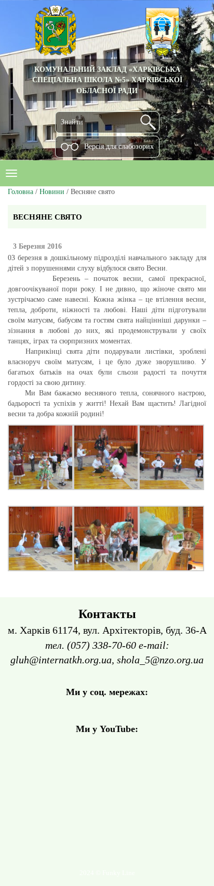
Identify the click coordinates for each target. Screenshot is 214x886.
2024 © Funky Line (107, 873)
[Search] (148, 122)
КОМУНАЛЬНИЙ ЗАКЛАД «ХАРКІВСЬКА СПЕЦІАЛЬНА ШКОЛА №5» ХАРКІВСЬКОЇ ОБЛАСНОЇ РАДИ (107, 80)
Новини (51, 192)
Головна (20, 192)
